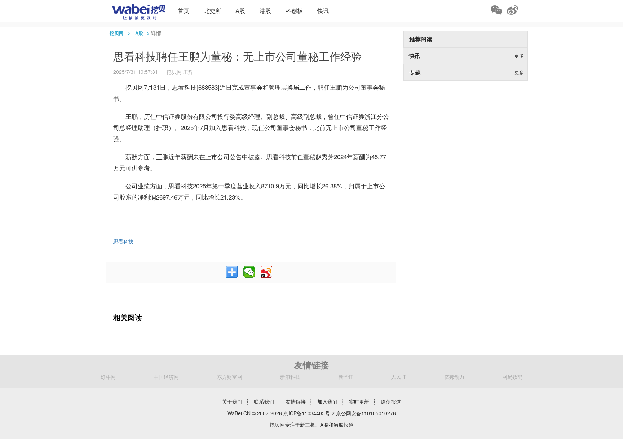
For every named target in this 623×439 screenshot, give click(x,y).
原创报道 (391, 401)
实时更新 (359, 401)
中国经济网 (166, 376)
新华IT (346, 376)
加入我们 (327, 401)
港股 (265, 10)
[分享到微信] (249, 272)
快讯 (323, 10)
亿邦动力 (454, 376)
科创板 (294, 10)
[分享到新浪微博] (266, 272)
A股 (240, 10)
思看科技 (123, 241)
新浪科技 (290, 376)
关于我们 (232, 401)
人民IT (398, 376)
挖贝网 (117, 33)
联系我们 (264, 401)
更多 (519, 55)
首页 (183, 10)
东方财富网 (229, 376)
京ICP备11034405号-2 (309, 413)
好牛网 (108, 376)
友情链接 (296, 401)
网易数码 (512, 376)
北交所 (212, 10)
